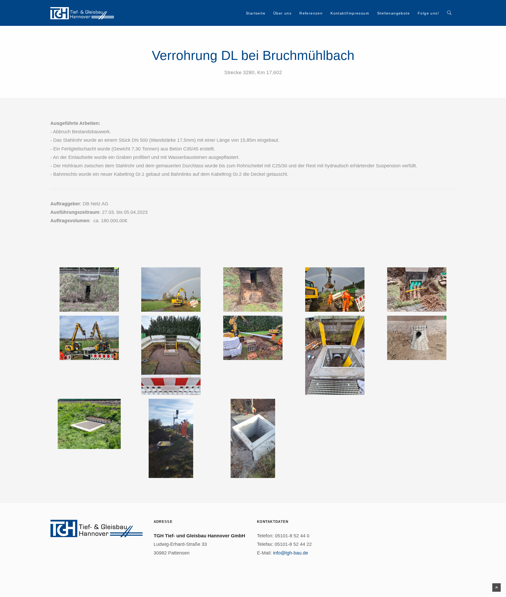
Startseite (255, 13)
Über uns (282, 13)
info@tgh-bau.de (290, 553)
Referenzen (311, 13)
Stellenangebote (393, 13)
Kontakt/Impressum (349, 13)
